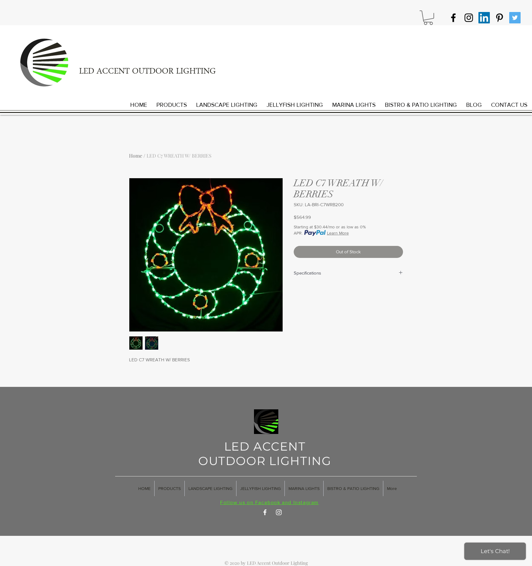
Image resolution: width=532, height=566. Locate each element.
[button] (428, 17)
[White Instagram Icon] (279, 512)
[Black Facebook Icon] (453, 17)
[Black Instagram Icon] (468, 17)
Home (135, 155)
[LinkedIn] (484, 17)
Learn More (338, 233)
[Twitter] (515, 17)
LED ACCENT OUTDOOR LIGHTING (147, 72)
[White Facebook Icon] (265, 512)
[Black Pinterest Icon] (499, 17)
